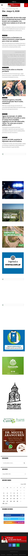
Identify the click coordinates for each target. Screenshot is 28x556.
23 (17, 498)
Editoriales (3, 554)
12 (3, 495)
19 (3, 498)
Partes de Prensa (5, 67)
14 (10, 495)
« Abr (3, 503)
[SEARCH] (24, 463)
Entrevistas (15, 554)
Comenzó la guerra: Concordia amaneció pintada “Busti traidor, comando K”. (12, 102)
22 (14, 498)
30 (17, 501)
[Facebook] (10, 545)
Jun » (6, 503)
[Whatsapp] (17, 545)
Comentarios (5, 15)
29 (14, 501)
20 (7, 498)
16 (17, 495)
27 (7, 501)
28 (10, 501)
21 (10, 498)
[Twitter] (14, 545)
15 (14, 495)
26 (3, 501)
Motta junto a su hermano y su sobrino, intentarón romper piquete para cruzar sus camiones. (13, 39)
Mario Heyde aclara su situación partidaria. (12, 70)
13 (7, 495)
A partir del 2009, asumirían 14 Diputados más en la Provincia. (12, 140)
